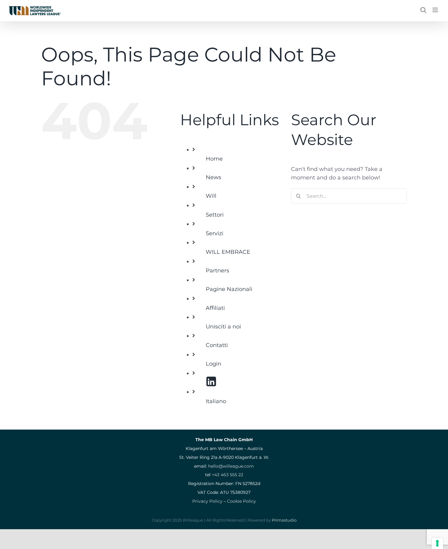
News (213, 177)
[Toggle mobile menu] (435, 10)
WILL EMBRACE (228, 252)
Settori (215, 214)
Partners (217, 270)
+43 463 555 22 (227, 474)
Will (211, 196)
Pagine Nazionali (229, 289)
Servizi (214, 233)
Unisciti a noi (223, 326)
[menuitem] (244, 401)
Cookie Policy (241, 501)
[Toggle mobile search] (423, 10)
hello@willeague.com (231, 466)
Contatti (217, 345)
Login (213, 363)
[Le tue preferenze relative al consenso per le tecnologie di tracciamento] (437, 543)
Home (214, 158)
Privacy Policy (207, 501)
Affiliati (215, 308)
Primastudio (284, 520)
